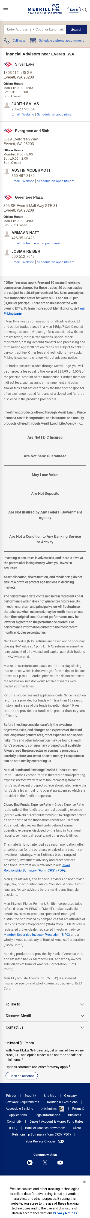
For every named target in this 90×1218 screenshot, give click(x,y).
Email (16, 114)
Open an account (21, 1076)
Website (28, 114)
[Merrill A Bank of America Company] (45, 9)
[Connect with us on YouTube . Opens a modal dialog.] (60, 1162)
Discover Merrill (18, 1016)
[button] (6, 10)
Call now (19, 41)
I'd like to (13, 1004)
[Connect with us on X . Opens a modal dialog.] (45, 1162)
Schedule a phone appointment (61, 41)
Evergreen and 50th (32, 131)
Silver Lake (24, 64)
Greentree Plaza (29, 197)
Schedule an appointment (55, 114)
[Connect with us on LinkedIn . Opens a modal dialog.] (30, 1162)
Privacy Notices (65, 1213)
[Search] (84, 9)
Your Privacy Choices (41, 1141)
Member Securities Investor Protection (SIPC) (37, 934)
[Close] (84, 1182)
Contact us (14, 1027)
